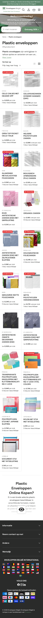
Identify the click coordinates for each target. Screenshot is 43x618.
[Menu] (39, 9)
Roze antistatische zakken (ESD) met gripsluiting (10, 216)
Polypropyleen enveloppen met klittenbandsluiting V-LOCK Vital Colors (32, 379)
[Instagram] (21, 585)
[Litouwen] (8, 570)
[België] (13, 564)
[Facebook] (18, 585)
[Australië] (8, 564)
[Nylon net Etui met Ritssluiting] (32, 405)
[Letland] (4, 570)
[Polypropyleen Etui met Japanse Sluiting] (10, 405)
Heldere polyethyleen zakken (30, 136)
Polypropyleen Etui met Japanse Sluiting (10, 421)
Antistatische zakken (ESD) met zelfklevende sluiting (10, 256)
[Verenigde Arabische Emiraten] (32, 572)
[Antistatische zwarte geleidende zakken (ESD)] (10, 320)
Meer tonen (6, 57)
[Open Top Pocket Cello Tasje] (10, 119)
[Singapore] (8, 572)
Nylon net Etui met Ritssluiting (31, 420)
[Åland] (4, 564)
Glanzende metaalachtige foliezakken (9, 175)
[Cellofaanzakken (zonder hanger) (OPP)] (32, 79)
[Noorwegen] (23, 570)
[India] (28, 567)
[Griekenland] (8, 567)
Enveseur (28, 612)
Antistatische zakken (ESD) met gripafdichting (31, 337)
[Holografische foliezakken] (32, 239)
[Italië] (32, 567)
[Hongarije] (13, 567)
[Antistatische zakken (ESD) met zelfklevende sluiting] (10, 238)
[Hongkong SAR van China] (18, 567)
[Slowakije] (18, 572)
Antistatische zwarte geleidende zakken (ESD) (9, 338)
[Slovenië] (13, 572)
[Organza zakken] (32, 199)
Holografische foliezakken (31, 254)
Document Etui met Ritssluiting (10, 460)
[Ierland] (23, 567)
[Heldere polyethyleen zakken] (32, 119)
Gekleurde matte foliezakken (10, 296)
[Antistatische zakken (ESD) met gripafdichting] (32, 320)
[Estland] (32, 564)
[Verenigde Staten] (37, 572)
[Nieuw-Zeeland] (18, 570)
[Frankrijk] (4, 567)
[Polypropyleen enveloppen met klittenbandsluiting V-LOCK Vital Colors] (32, 360)
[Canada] (18, 564)
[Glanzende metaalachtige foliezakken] (10, 159)
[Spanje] (23, 572)
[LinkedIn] (24, 585)
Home (4, 37)
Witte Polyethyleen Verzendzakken (31, 297)
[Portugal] (37, 570)
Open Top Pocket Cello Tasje (10, 134)
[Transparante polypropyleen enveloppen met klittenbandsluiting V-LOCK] (10, 360)
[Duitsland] (28, 564)
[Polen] (32, 570)
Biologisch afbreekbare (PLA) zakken (29, 175)
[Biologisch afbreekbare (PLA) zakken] (32, 159)
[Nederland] (13, 570)
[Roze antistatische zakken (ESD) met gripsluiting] (10, 199)
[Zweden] (20, 575)
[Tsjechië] (28, 572)
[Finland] (37, 564)
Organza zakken (31, 213)
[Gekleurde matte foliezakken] (10, 281)
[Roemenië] (4, 572)
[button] (34, 9)
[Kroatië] (37, 567)
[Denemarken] (23, 564)
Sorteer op (6, 62)
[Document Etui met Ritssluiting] (10, 444)
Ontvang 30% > (32, 29)
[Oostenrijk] (28, 570)
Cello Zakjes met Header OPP (10, 94)
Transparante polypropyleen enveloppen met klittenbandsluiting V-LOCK (10, 379)
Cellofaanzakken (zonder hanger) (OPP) (32, 96)
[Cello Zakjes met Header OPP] (10, 79)
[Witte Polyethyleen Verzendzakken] (32, 281)
